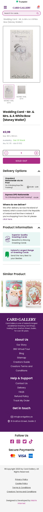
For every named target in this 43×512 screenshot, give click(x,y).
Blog (21, 353)
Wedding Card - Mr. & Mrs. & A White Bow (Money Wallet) (18, 116)
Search (37, 13)
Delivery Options (15, 171)
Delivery (21, 387)
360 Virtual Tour (21, 349)
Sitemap (21, 357)
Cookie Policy (21, 483)
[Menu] (5, 7)
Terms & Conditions (21, 487)
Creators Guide (21, 361)
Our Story (21, 344)
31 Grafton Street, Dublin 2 (23, 421)
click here (7, 219)
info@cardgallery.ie (23, 416)
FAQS (21, 391)
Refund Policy (21, 396)
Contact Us (22, 383)
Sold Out (21, 160)
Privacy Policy (21, 479)
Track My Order (21, 400)
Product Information (18, 227)
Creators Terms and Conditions (21, 491)
